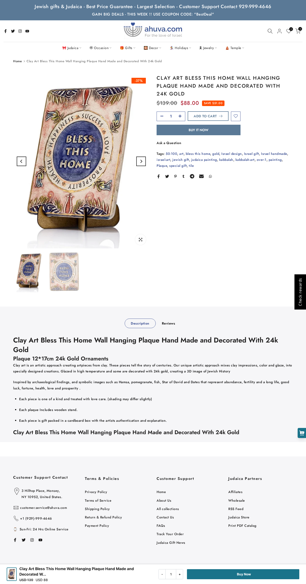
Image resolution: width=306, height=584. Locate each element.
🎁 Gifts (126, 47)
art (181, 153)
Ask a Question (169, 142)
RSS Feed (235, 508)
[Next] (141, 161)
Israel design (231, 153)
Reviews (168, 323)
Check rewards (300, 292)
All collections (168, 508)
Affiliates (235, 491)
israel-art (163, 159)
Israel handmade (274, 153)
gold (215, 153)
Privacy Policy (96, 491)
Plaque (162, 165)
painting (275, 159)
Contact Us (165, 517)
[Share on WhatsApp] (210, 176)
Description (140, 323)
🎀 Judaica (70, 47)
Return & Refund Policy (103, 517)
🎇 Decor (151, 47)
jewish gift (180, 159)
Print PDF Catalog (242, 525)
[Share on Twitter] (167, 176)
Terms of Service (98, 500)
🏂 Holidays (178, 47)
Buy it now (198, 129)
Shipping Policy (97, 508)
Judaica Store (239, 517)
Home (17, 61)
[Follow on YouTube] (27, 31)
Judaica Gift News (171, 542)
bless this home (198, 153)
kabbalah (226, 159)
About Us (164, 500)
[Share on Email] (201, 176)
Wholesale (236, 500)
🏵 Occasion (99, 47)
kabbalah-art (245, 159)
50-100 (171, 153)
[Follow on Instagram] (20, 31)
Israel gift (251, 153)
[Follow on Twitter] (13, 31)
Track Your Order (170, 534)
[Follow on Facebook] (5, 31)
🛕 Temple (233, 47)
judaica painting (204, 159)
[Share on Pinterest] (175, 176)
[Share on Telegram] (192, 176)
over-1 (262, 159)
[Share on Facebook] (158, 176)
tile (191, 165)
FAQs (161, 525)
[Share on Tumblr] (183, 176)
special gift (178, 165)
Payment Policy (97, 525)
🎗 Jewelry (206, 47)
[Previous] (21, 161)
